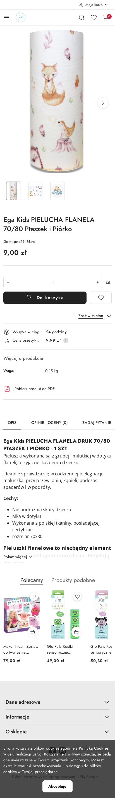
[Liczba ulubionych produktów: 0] (93, 17)
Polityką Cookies (94, 748)
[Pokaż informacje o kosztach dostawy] (66, 340)
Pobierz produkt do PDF (35, 388)
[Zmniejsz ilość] (8, 282)
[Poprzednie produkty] (14, 606)
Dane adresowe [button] (23, 702)
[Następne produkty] (101, 606)
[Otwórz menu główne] (6, 17)
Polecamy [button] (31, 580)
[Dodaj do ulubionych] (101, 298)
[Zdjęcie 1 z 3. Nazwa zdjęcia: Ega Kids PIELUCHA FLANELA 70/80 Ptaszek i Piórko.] (13, 191)
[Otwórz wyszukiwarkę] (82, 17)
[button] (103, 103)
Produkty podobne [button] (73, 580)
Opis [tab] (12, 422)
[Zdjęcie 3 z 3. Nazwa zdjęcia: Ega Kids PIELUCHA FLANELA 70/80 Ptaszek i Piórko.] (57, 191)
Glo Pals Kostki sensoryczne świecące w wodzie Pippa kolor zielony (23, 649)
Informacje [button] (17, 716)
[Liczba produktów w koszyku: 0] (105, 17)
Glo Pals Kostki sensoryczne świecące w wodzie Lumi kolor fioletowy (67, 649)
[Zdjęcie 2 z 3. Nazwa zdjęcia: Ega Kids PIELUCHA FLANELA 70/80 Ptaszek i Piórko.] (35, 191)
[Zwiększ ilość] (98, 282)
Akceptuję (57, 786)
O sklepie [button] (16, 731)
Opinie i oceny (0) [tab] (49, 422)
